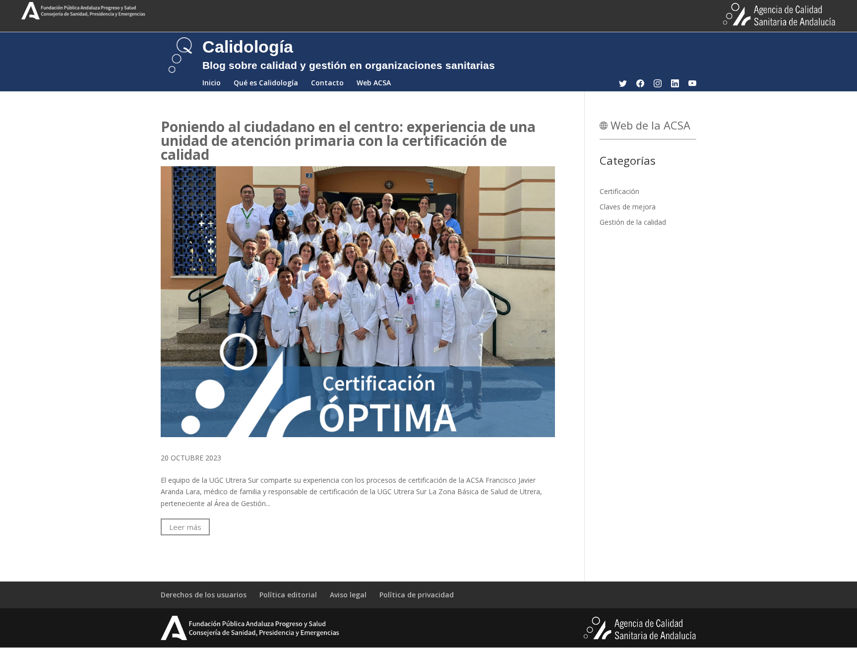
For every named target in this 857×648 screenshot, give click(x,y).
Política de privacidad (416, 594)
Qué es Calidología (266, 83)
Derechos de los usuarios (203, 594)
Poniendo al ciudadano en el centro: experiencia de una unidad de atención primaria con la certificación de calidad (348, 140)
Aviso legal (348, 594)
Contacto (327, 83)
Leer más (185, 527)
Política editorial (288, 594)
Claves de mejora (628, 206)
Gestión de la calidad (633, 222)
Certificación (619, 191)
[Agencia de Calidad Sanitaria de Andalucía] (250, 639)
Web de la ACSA (649, 125)
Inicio (211, 83)
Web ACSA (374, 83)
